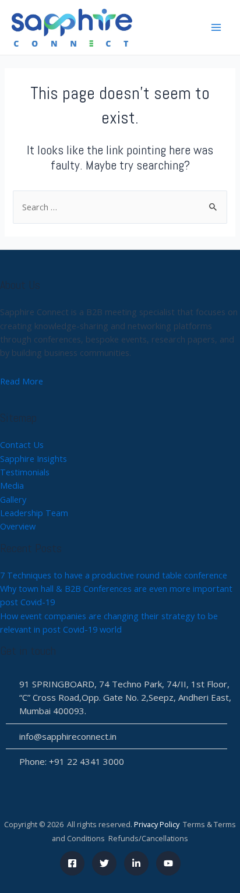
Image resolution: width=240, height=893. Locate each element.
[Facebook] (72, 863)
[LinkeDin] (136, 863)
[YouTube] (168, 863)
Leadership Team (34, 512)
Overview (18, 526)
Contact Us (22, 444)
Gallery (13, 499)
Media (12, 485)
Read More (21, 381)
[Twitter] (104, 863)
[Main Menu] (216, 27)
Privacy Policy (156, 824)
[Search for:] (120, 207)
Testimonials (25, 472)
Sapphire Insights (33, 458)
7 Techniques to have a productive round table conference (113, 575)
